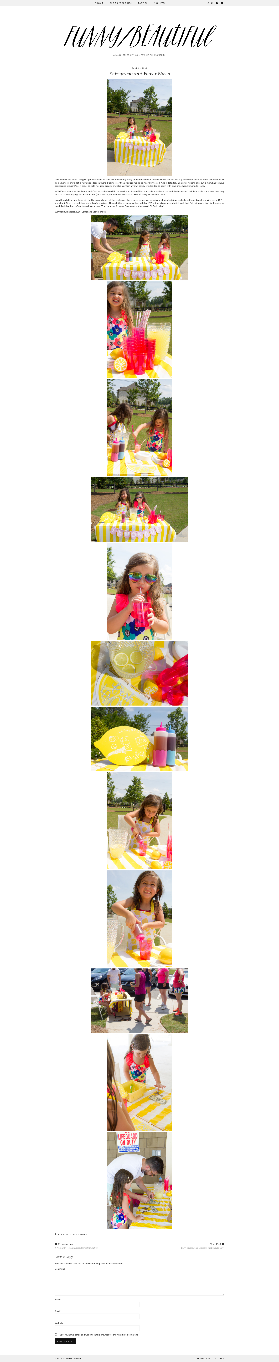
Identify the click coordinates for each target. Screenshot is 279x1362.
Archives (160, 3)
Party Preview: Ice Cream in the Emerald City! (202, 1245)
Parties (143, 3)
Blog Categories (121, 3)
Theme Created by (210, 1358)
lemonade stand (67, 1234)
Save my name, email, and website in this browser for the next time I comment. (99, 1334)
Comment (60, 1268)
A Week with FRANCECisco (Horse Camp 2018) (76, 1245)
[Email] (222, 3)
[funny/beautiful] (139, 31)
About (99, 3)
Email (58, 1311)
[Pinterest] (212, 3)
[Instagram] (208, 3)
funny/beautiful (73, 1358)
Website (59, 1322)
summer (83, 1234)
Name (58, 1299)
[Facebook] (217, 3)
